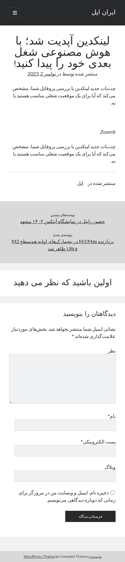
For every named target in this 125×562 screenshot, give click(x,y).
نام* (112, 416)
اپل (80, 183)
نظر (112, 350)
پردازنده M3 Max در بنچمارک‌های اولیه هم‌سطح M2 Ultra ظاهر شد (63, 244)
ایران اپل (104, 12)
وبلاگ (110, 467)
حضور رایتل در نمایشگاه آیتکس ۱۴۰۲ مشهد (62, 221)
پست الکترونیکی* (98, 441)
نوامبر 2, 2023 (42, 73)
